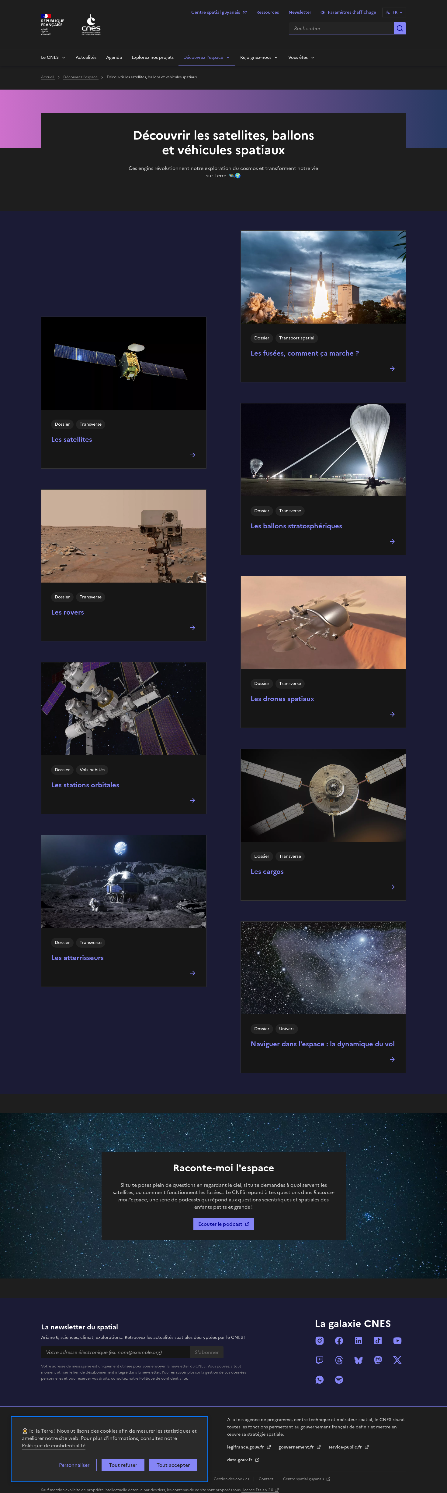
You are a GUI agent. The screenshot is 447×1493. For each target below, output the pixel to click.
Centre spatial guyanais (215, 12)
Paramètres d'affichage (352, 12)
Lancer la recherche (400, 28)
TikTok (378, 1340)
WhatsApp (319, 1379)
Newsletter (300, 12)
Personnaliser (74, 1465)
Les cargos (267, 872)
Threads (339, 1360)
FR (395, 12)
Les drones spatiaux (282, 699)
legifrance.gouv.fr (246, 1447)
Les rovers (67, 612)
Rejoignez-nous (255, 57)
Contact (266, 1479)
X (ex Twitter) (397, 1360)
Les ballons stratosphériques (296, 526)
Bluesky (358, 1360)
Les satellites (71, 439)
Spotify (339, 1379)
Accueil (48, 77)
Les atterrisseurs (77, 958)
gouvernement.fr (297, 1447)
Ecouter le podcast (220, 1224)
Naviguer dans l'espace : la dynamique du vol (323, 1044)
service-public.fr (345, 1447)
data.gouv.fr (240, 1460)
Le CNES (50, 57)
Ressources (267, 12)
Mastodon (378, 1360)
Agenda (114, 57)
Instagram (319, 1340)
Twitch (319, 1360)
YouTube (397, 1340)
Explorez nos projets (153, 57)
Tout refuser (123, 1465)
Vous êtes (298, 57)
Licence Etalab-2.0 (257, 1490)
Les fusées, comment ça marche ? (305, 353)
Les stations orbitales (85, 785)
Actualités (86, 57)
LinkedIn (358, 1340)
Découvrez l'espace (203, 57)
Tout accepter (173, 1465)
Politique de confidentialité (53, 1445)
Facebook (339, 1340)
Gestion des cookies (232, 1479)
